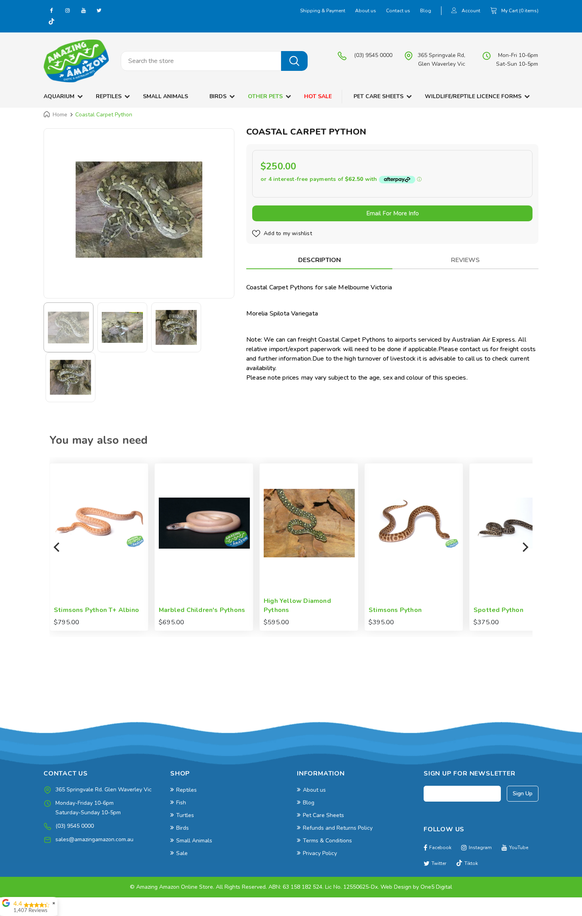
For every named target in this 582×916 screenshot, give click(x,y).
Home (60, 114)
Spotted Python (403, 610)
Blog (425, 11)
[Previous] (57, 547)
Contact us (398, 11)
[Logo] (76, 61)
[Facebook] (51, 10)
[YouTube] (83, 10)
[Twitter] (99, 10)
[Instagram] (67, 10)
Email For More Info (392, 213)
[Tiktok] (51, 22)
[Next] (525, 547)
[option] (139, 210)
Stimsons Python (299, 610)
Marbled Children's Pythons (106, 610)
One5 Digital (436, 887)
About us (365, 11)
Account (471, 11)
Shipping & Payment (322, 11)
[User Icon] (454, 11)
